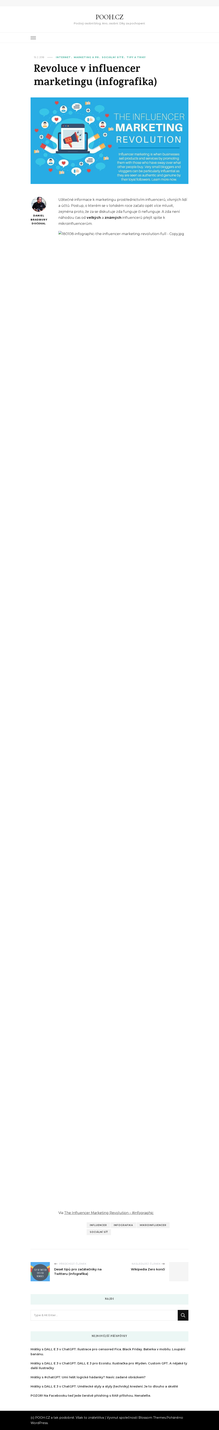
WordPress (39, 1423)
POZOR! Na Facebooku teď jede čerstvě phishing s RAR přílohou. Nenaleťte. (91, 1396)
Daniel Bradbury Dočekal (39, 219)
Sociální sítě (113, 57)
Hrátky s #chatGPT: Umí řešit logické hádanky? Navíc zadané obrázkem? (88, 1377)
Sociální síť (99, 1232)
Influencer (98, 1225)
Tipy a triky (136, 57)
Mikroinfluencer (153, 1225)
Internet (63, 57)
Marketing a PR (86, 57)
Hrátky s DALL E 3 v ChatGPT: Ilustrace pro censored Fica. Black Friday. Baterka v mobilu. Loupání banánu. (108, 1351)
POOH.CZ (109, 17)
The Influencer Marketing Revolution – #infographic (109, 1213)
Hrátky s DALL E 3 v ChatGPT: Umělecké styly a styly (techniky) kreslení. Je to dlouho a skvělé (104, 1386)
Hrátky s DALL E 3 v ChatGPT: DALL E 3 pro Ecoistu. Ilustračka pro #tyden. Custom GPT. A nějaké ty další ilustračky (109, 1365)
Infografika (123, 1225)
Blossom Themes (152, 1418)
